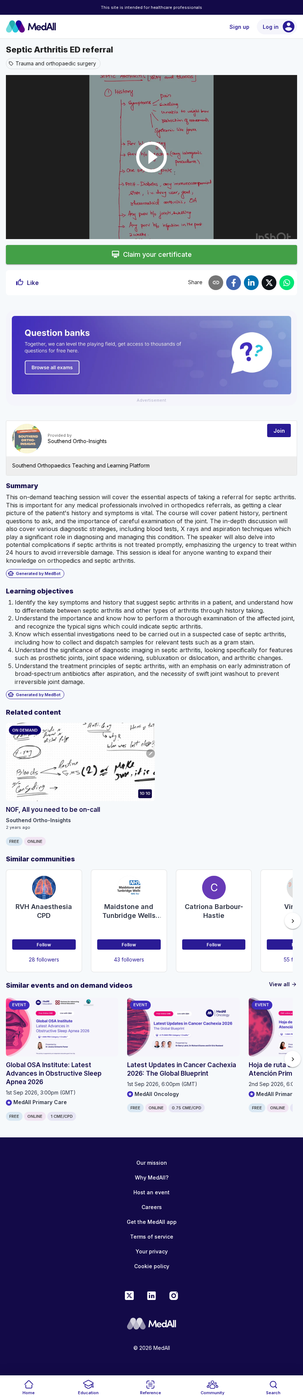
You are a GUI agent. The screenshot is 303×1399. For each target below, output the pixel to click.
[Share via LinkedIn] (251, 282)
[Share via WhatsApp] (286, 282)
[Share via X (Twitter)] (269, 282)
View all (283, 984)
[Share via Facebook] (233, 282)
